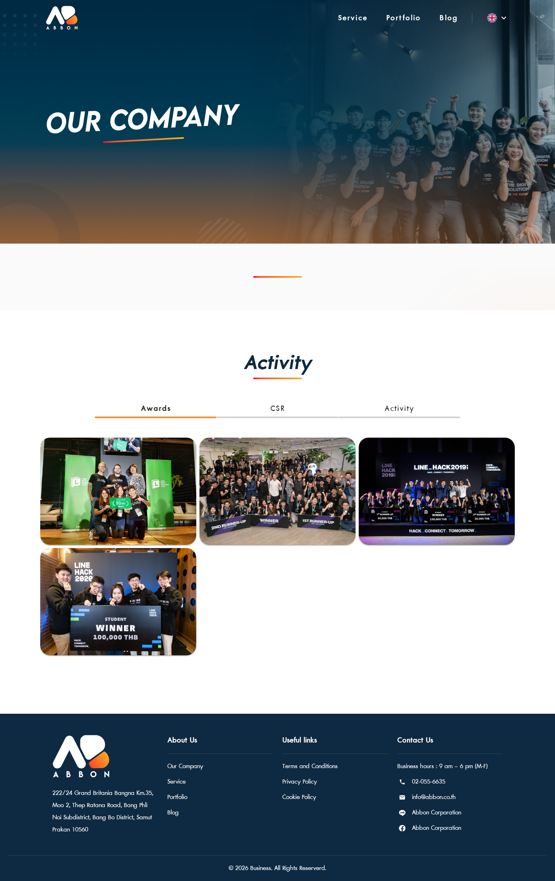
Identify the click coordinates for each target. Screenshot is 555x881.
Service (176, 781)
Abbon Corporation (436, 812)
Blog (173, 812)
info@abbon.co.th (434, 797)
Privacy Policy (299, 781)
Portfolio (177, 797)
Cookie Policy (299, 797)
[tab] (156, 408)
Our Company (185, 766)
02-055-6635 (428, 781)
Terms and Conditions (310, 766)
